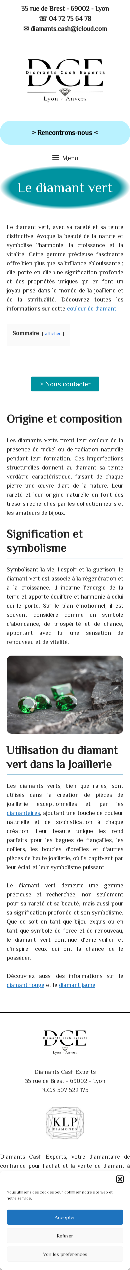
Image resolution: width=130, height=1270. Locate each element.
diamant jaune (77, 985)
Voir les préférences (65, 1254)
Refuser (65, 1235)
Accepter (65, 1217)
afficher (53, 333)
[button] (120, 1179)
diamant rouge (25, 985)
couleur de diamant (91, 308)
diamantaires (23, 813)
